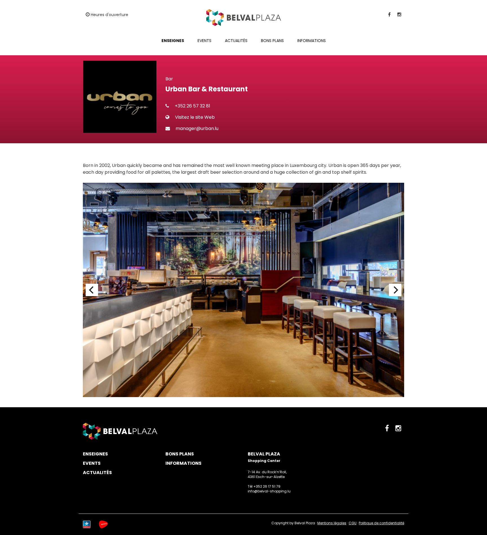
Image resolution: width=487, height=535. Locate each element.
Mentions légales (331, 523)
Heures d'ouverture (109, 14)
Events (204, 40)
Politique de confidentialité (381, 523)
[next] (395, 290)
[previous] (92, 290)
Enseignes (172, 40)
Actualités (236, 40)
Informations (311, 40)
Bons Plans (272, 40)
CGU (353, 523)
